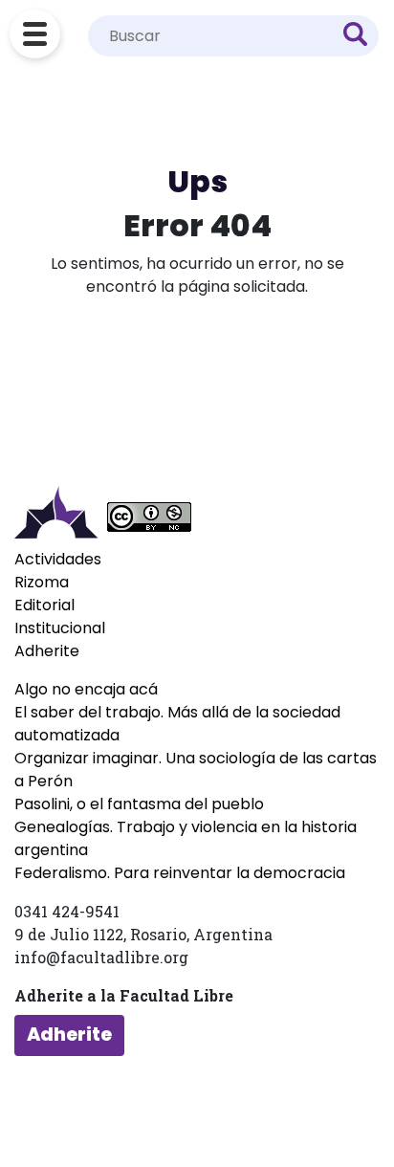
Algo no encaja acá (86, 689)
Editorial (44, 605)
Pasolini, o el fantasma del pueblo (139, 804)
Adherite (46, 651)
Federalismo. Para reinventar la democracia (179, 873)
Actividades (57, 559)
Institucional (59, 628)
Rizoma (41, 582)
